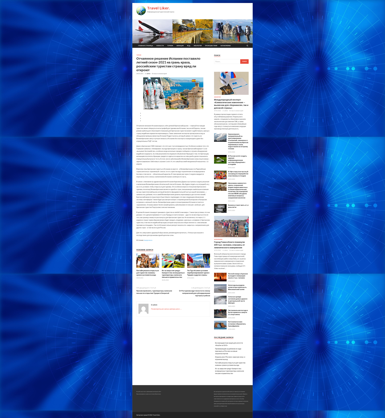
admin (148, 73)
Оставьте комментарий (159, 73)
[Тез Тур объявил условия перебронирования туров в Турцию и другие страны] (198, 268)
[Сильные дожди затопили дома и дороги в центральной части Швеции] (220, 304)
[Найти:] (231, 61)
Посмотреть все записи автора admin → (166, 309)
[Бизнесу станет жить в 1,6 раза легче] (220, 212)
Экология (198, 45)
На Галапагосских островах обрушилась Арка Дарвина (237, 324)
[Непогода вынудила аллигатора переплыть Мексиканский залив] (220, 292)
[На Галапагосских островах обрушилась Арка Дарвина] (220, 329)
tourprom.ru (148, 240)
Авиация (180, 45)
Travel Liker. (158, 8)
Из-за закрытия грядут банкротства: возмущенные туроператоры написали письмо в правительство (173, 273)
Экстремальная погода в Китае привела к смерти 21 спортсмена (238, 312)
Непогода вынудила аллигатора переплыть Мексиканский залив (237, 287)
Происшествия (211, 45)
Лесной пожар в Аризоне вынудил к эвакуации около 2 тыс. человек (238, 276)
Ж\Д (188, 45)
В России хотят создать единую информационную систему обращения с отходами (237, 160)
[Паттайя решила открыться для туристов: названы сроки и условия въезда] (147, 268)
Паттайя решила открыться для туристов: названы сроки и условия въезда (147, 272)
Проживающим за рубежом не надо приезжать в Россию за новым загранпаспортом (228, 351)
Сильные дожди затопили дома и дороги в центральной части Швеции (237, 300)
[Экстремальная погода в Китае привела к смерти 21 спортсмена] (220, 317)
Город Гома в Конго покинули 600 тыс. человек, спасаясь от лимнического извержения (229, 245)
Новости (160, 45)
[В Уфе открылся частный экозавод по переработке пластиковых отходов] (220, 179)
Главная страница (145, 45)
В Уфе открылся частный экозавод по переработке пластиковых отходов (238, 174)
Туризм (170, 45)
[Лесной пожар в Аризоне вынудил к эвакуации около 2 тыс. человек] (220, 281)
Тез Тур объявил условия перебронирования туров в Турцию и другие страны (198, 272)
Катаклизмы (226, 45)
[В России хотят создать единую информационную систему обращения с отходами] (220, 163)
